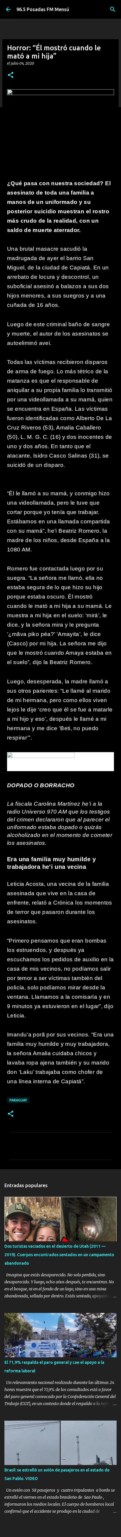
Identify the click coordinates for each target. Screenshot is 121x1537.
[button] (10, 75)
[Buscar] (112, 9)
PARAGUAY (18, 1100)
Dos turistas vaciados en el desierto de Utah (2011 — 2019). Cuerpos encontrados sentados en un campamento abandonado (59, 1255)
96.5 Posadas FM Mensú (42, 9)
